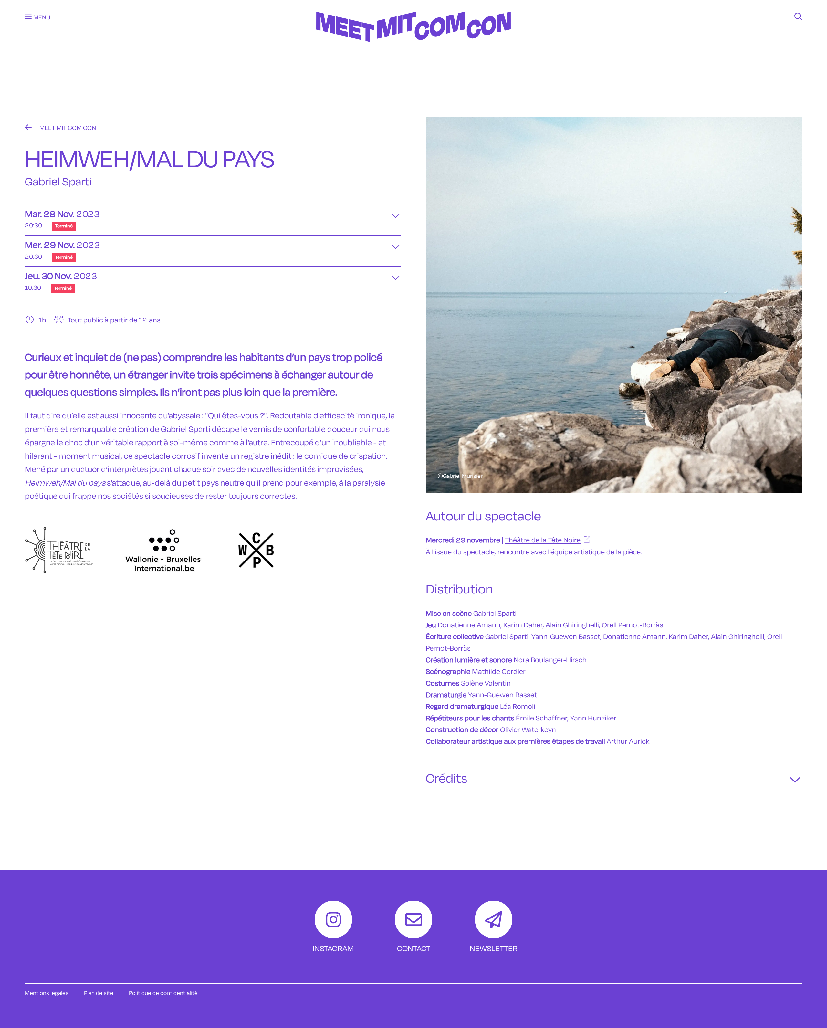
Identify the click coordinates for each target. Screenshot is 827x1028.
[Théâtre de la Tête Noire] (59, 550)
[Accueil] (413, 50)
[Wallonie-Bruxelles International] (163, 550)
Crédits (446, 779)
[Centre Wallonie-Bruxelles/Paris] (256, 550)
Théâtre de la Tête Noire (67, 307)
